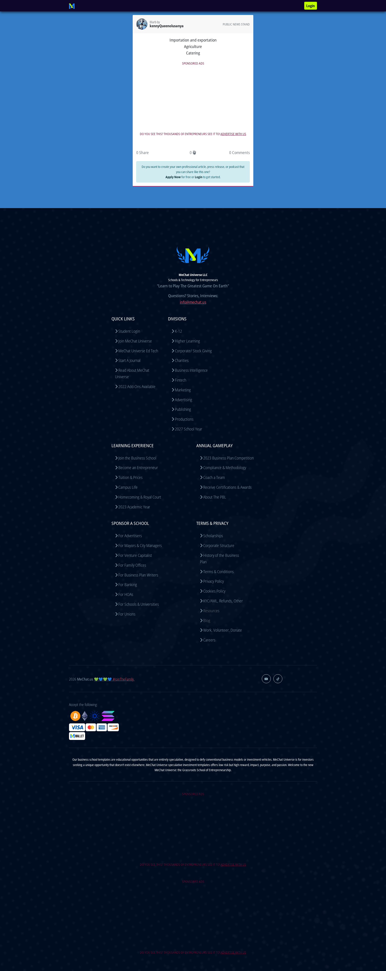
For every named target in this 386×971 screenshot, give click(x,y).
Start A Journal (129, 360)
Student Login (129, 331)
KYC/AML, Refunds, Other (223, 600)
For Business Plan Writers (138, 575)
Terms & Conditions (218, 571)
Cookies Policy (214, 591)
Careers (209, 640)
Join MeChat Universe (135, 341)
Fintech (180, 380)
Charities (182, 360)
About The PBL (214, 497)
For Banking (127, 584)
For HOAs (125, 594)
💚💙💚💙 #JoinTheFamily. (114, 679)
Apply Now (173, 177)
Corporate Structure (218, 545)
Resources (211, 610)
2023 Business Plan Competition (228, 458)
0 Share (142, 152)
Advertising (183, 399)
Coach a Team (214, 477)
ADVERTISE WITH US (233, 134)
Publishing (183, 409)
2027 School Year (188, 429)
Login (310, 5)
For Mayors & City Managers (140, 545)
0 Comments (239, 152)
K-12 (178, 331)
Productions (184, 419)
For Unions (126, 614)
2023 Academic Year (134, 507)
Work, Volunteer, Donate (222, 630)
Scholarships (213, 535)
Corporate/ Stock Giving (193, 350)
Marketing (183, 390)
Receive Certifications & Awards (227, 487)
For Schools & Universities (138, 604)
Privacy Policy (213, 581)
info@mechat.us (193, 302)
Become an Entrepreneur (138, 467)
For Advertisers (130, 535)
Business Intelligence (191, 370)
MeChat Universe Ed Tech (138, 350)
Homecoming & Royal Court (139, 497)
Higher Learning (187, 341)
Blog (206, 620)
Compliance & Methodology (224, 467)
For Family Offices (132, 565)
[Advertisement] (193, 97)
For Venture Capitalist (135, 555)
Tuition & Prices (130, 477)
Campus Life (128, 487)
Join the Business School (137, 458)
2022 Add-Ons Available (136, 386)
